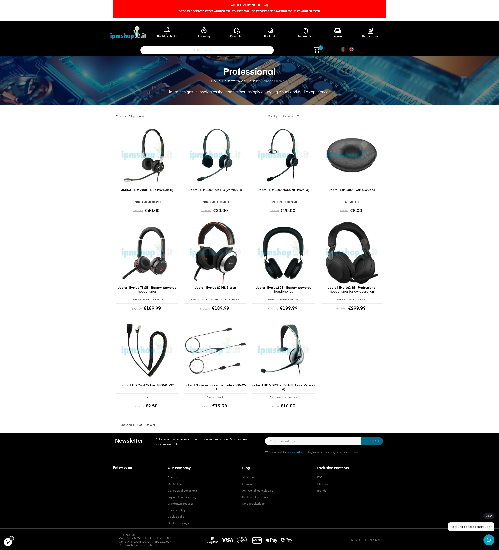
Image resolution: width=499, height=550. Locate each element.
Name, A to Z (332, 116)
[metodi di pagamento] (249, 540)
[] (8, 542)
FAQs (320, 477)
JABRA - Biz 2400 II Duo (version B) (147, 190)
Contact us (175, 484)
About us (173, 477)
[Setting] (292, 51)
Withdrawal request (180, 503)
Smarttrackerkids (253, 503)
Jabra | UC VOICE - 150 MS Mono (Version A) (283, 387)
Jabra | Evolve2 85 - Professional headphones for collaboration (352, 289)
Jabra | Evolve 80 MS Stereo (215, 288)
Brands (321, 490)
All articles (248, 477)
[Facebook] (116, 479)
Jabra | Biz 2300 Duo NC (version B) (215, 190)
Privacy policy (176, 510)
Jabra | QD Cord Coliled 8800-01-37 (147, 385)
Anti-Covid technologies (257, 490)
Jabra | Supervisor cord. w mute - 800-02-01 (215, 387)
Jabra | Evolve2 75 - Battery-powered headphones (283, 289)
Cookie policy (176, 516)
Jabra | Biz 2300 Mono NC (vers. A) (283, 190)
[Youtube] (132, 479)
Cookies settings (178, 523)
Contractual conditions (182, 490)
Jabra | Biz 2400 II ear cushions (352, 190)
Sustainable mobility (255, 497)
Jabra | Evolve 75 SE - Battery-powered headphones (147, 289)
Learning (248, 484)
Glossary (322, 484)
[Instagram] (124, 479)
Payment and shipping (182, 497)
